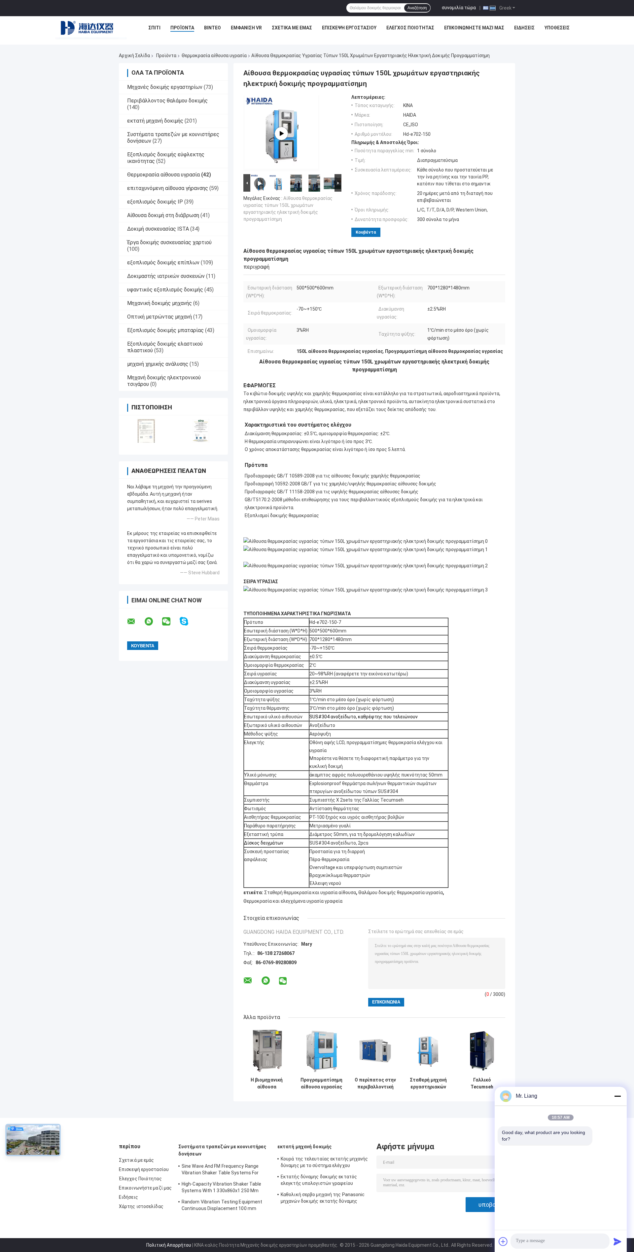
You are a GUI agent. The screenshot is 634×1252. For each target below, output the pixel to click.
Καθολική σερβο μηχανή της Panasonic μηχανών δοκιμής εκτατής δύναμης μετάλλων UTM (323, 1199)
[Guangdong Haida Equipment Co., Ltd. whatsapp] (153, 621)
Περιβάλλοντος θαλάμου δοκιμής (167, 100)
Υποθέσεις (557, 27)
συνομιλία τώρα (459, 7)
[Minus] (617, 1096)
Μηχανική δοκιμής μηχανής (159, 303)
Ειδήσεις (524, 27)
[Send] (617, 1241)
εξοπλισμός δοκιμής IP (155, 202)
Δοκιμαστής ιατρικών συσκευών (166, 276)
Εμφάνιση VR (246, 27)
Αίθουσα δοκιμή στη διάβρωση (163, 215)
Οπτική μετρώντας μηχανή (159, 317)
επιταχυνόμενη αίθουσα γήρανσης (167, 188)
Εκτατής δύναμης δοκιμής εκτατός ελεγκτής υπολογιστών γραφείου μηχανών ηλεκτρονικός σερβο (319, 1181)
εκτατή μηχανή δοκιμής (155, 121)
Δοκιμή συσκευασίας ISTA (158, 229)
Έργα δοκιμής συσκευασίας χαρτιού (169, 242)
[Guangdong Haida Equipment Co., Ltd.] (91, 29)
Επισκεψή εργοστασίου (349, 27)
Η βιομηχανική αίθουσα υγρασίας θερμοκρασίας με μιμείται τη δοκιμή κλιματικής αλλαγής (266, 1083)
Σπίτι (154, 27)
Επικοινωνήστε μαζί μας (474, 27)
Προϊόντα (182, 27)
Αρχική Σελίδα (134, 55)
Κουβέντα (366, 232)
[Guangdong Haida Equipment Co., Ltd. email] (135, 621)
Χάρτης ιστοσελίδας (141, 1206)
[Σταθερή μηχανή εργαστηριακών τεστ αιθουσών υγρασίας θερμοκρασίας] (428, 1050)
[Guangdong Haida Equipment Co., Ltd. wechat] (170, 621)
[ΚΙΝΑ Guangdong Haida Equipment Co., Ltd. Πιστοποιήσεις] (146, 431)
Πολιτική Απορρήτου (168, 1245)
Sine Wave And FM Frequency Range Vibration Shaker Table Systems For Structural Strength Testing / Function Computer (223, 1170)
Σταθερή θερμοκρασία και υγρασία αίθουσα (310, 892)
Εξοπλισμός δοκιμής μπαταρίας (165, 330)
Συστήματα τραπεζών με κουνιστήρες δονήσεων (222, 1150)
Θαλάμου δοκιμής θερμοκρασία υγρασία (400, 892)
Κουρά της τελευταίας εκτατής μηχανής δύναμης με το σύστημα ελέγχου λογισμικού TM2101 (324, 1163)
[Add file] (503, 1241)
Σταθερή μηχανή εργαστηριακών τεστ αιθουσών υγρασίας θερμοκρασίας (428, 1083)
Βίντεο (212, 27)
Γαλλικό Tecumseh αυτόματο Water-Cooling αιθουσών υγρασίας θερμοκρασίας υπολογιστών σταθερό (482, 1083)
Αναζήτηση (417, 8)
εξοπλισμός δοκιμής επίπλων (163, 262)
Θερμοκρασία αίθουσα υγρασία (214, 55)
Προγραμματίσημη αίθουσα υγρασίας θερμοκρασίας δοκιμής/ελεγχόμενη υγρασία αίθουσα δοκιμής (321, 1083)
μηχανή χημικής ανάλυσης (157, 364)
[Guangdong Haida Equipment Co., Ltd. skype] (188, 621)
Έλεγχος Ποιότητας (410, 27)
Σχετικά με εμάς (292, 27)
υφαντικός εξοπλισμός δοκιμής (165, 289)
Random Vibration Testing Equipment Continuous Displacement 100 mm (222, 1205)
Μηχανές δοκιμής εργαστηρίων (164, 87)
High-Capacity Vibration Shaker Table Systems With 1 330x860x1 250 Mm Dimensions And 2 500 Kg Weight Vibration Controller (222, 1188)
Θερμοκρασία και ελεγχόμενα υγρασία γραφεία (292, 901)
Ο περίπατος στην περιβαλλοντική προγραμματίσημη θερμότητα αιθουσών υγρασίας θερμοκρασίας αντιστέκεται (375, 1083)
